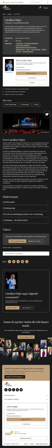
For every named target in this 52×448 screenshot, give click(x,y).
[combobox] (38, 2)
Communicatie (19, 43)
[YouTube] (9, 389)
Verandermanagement (28, 51)
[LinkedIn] (17, 389)
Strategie (44, 49)
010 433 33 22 (20, 67)
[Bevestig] (48, 2)
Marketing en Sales (20, 49)
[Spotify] (21, 389)
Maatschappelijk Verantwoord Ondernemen (26, 47)
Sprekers (9, 14)
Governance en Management (31, 43)
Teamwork (18, 51)
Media (28, 49)
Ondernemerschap (35, 49)
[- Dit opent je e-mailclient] (22, 261)
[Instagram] (6, 389)
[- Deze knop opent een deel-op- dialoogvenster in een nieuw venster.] (9, 261)
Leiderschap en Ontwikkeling (23, 45)
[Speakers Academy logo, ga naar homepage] (7, 8)
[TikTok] (13, 389)
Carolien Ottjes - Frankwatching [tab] (15, 253)
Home (4, 14)
